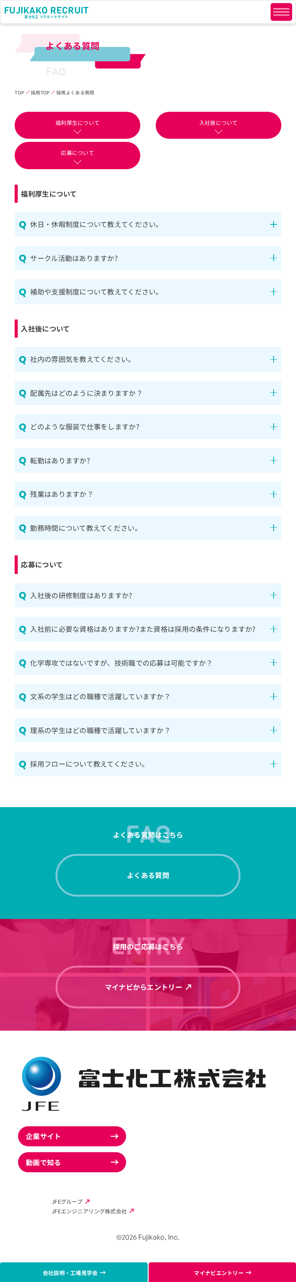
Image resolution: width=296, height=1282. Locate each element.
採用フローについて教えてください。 (89, 764)
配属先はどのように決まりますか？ (86, 393)
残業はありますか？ (62, 494)
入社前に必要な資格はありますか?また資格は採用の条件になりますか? (143, 629)
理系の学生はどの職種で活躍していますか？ (100, 730)
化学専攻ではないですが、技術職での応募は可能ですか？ (121, 663)
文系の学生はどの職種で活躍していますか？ (100, 696)
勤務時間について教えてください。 (85, 528)
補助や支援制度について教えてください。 (96, 291)
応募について (77, 152)
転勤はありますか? (60, 460)
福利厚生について (77, 122)
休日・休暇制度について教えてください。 (96, 224)
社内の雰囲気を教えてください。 (82, 359)
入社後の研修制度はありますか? (81, 595)
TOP (19, 92)
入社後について (218, 122)
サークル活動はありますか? (74, 258)
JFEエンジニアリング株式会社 (89, 1211)
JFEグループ (67, 1201)
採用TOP (40, 92)
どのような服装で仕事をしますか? (84, 426)
